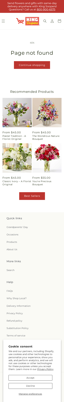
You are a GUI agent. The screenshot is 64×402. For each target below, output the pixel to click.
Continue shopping (32, 65)
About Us (12, 249)
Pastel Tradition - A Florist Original (14, 137)
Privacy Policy (45, 369)
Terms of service (16, 335)
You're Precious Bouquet (42, 183)
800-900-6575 (46, 9)
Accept (30, 377)
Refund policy (14, 320)
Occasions (12, 234)
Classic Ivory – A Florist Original (16, 183)
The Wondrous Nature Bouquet (45, 137)
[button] (45, 21)
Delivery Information (19, 305)
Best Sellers (32, 195)
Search (10, 270)
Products (12, 241)
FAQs (10, 290)
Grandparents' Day (17, 227)
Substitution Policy (18, 328)
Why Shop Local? (17, 298)
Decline (30, 385)
